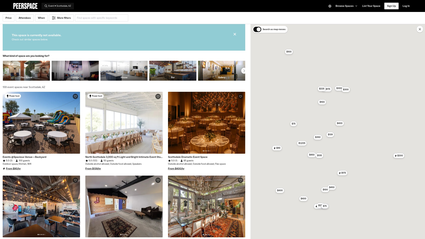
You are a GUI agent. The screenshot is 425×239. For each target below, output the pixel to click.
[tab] (38, 150)
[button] (347, 6)
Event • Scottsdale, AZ (59, 5)
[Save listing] (75, 96)
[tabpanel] (41, 123)
